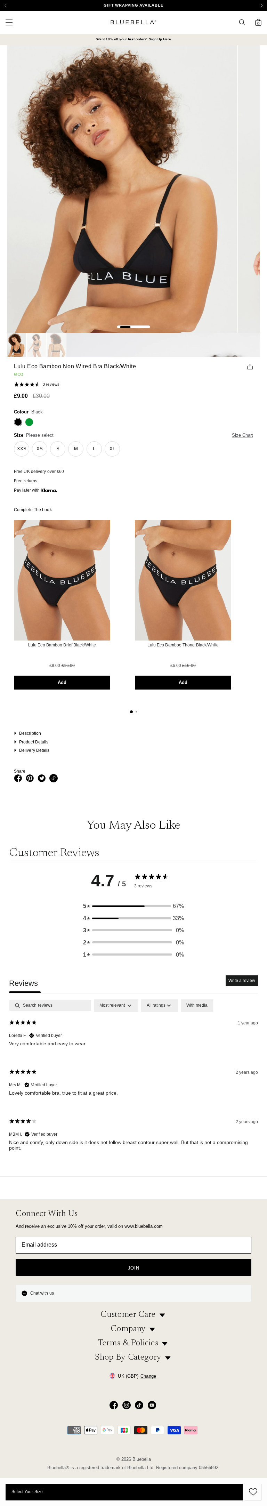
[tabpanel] (133, 1080)
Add (62, 682)
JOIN (133, 1268)
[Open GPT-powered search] (244, 22)
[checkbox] (197, 1005)
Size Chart (242, 435)
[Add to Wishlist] (252, 1492)
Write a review (241, 980)
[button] (261, 5)
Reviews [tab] (23, 983)
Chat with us (42, 1293)
